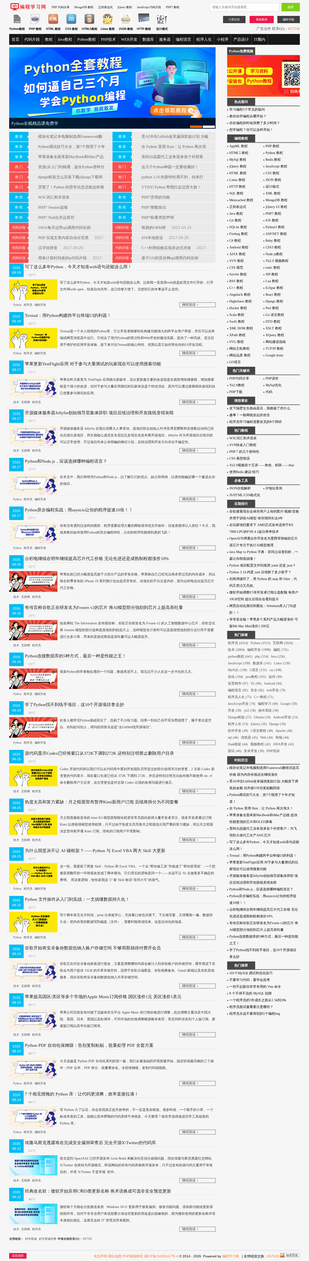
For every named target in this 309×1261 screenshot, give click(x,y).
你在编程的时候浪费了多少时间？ (254, 123)
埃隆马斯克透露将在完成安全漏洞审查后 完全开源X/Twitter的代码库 (90, 1142)
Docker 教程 (238, 308)
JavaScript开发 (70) (241, 704)
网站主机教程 (239, 348)
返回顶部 (18, 1255)
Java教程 (65, 39)
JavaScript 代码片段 (149, 7)
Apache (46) (283, 731)
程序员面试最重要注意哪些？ (251, 1007)
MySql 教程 (237, 159)
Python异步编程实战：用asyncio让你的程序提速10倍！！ (79, 509)
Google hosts (274, 355)
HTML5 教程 (238, 153)
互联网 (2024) (283, 643)
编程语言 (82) (238, 690)
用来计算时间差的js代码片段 (63, 258)
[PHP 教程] (35, 23)
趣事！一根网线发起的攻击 (249, 415)
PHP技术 (108, 39)
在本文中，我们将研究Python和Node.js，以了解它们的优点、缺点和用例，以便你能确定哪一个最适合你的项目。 (137, 480)
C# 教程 (235, 240)
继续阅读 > (190, 305)
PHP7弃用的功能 (155, 197)
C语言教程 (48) (262, 731)
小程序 (222, 39)
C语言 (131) (258, 670)
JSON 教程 (273, 180)
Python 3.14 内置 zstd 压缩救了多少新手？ (260, 572)
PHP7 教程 (172, 7)
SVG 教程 (236, 342)
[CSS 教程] (71, 23)
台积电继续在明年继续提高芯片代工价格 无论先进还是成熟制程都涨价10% (97, 558)
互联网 (25, 402)
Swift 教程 (237, 321)
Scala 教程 (236, 315)
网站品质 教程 (240, 355)
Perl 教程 (272, 308)
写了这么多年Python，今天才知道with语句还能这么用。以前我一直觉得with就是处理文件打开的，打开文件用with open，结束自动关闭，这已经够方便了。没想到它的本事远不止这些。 (136, 286)
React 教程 (273, 294)
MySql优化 (273, 385)
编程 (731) (280, 650)
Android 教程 (238, 247)
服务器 (165, 39)
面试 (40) (234, 751)
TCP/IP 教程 (274, 348)
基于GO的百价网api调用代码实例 (169, 258)
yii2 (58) (250, 710)
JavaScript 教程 (276, 166)
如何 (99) (275, 677)
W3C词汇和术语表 (54, 197)
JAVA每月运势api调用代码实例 (64, 228)
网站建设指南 (276, 342)
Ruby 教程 (273, 240)
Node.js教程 (274, 254)
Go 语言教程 (275, 315)
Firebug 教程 (238, 234)
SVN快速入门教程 (242, 445)
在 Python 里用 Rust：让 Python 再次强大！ (261, 808)
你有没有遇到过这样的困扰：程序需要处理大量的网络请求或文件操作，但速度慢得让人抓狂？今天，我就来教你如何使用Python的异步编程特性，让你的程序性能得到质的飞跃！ (137, 529)
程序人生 (204, 39)
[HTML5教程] (89, 23)
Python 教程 (274, 153)
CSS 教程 (272, 173)
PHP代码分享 (239, 378)
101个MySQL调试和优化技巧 (251, 973)
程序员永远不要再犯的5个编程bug (254, 1013)
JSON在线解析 (240, 488)
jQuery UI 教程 (276, 207)
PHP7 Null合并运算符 (56, 217)
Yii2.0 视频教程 (277, 261)
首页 (15, 39)
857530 (294, 29)
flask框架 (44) (238, 744)
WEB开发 (129, 39)
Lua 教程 (272, 281)
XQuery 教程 (275, 335)
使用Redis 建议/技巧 (244, 472)
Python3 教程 (275, 227)
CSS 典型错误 (239, 458)
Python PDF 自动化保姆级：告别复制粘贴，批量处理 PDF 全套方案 (89, 1045)
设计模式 (272, 186)
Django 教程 (274, 301)
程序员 (28, 305)
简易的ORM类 (154, 228)
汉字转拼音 (48, 248)
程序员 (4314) (238, 643)
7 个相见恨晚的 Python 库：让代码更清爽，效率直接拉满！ (82, 1094)
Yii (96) (256, 683)
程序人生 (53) (238, 724)
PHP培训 (273, 751)
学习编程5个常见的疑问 (247, 109)
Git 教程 (235, 220)
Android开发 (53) (285, 717)
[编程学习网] (28, 9)
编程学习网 (230, 1256)
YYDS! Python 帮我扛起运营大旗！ (171, 187)
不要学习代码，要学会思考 (249, 980)
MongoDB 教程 (83, 7)
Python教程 (86, 39)
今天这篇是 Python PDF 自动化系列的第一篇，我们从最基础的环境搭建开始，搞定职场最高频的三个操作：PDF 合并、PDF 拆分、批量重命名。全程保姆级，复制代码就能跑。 (137, 1064)
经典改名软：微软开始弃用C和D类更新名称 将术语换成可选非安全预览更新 (98, 1191)
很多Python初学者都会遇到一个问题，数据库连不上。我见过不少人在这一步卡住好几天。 (127, 672)
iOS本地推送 (152, 238)
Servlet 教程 (238, 274)
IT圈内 (259, 39)
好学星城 (31, 1239)
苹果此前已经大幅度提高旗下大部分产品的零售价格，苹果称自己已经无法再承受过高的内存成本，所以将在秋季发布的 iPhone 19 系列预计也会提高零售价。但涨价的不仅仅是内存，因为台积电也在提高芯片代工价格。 (137, 581)
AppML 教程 (238, 146)
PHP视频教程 (133, 1256)
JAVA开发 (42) (283, 744)
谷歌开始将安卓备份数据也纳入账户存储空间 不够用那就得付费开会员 (93, 948)
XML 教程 (273, 193)
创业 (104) (235, 677)
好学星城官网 (47, 1239)
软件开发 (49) (238, 731)
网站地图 (115, 1256)
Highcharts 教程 (240, 301)
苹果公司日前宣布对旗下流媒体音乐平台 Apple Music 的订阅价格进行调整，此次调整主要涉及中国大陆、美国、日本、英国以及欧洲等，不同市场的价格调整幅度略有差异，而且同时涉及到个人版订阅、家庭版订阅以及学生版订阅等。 (137, 1019)
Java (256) (278, 656)
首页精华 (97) (238, 683)
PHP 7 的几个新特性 (244, 452)
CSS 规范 (236, 267)
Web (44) (266, 737)
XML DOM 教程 (241, 328)
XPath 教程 (237, 335)
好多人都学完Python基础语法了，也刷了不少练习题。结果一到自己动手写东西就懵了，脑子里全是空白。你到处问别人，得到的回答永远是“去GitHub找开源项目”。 (135, 724)
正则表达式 (105, 7)
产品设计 (241, 39)
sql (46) (233, 737)
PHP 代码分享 (61, 7)
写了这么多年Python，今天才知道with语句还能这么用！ (78, 266)
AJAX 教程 (237, 254)
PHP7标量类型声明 (157, 217)
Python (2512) (260, 643)
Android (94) (273, 683)
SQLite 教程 (238, 227)
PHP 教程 (272, 146)
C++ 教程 (236, 288)
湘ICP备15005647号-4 (161, 1256)
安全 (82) (257, 690)
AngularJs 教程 (240, 294)
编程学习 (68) (268, 704)
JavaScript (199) (239, 663)
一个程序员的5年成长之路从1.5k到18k (257, 1000)
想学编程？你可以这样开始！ (251, 130)
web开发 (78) (276, 690)
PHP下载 (235, 392)
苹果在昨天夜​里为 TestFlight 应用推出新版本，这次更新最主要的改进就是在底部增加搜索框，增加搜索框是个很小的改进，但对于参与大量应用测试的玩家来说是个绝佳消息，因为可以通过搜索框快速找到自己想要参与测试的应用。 (137, 386)
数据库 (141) (262, 663)
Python (17, 305)
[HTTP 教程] (143, 23)
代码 (269, 392)
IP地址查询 (274, 488)
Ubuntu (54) (262, 717)
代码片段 (32, 39)
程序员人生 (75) (240, 697)
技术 (16, 402)
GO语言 (235, 362)
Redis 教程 (273, 159)
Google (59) (289, 704)
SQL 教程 (236, 193)
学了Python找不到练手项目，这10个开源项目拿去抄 (74, 704)
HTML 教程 (237, 173)
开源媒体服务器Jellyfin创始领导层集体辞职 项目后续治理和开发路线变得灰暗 (99, 412)
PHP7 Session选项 (53, 207)
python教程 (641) (240, 656)
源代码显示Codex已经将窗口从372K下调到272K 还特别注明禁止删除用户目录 (99, 753)
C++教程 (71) (264, 697)
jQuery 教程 (125, 7)
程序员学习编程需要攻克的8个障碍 (255, 422)
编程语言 (183, 39)
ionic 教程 (273, 267)
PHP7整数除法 (153, 207)
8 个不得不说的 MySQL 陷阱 (250, 993)
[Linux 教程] (107, 23)
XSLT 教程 (274, 328)
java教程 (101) (256, 677)
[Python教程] (17, 23)
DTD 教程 (273, 321)
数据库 (148, 39)
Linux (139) (282, 663)
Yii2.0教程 (237, 385)
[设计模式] (161, 23)
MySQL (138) (237, 670)
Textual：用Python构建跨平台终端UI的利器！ (68, 315)
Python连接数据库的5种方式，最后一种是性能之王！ (75, 656)
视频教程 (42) (260, 744)
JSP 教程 (272, 274)
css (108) (275, 670)
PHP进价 (272, 378)
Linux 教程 (237, 180)
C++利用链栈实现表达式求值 (166, 248)
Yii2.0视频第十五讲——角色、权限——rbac (261, 465)
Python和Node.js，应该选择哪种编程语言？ (66, 461)
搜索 (291, 7)
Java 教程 (236, 213)
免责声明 (100, 1256)
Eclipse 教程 (274, 288)
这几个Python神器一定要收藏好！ (170, 167)
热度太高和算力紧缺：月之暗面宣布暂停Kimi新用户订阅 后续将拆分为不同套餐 (101, 802)
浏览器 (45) (249, 737)
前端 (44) (282, 737)
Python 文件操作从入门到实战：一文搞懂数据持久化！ (77, 899)
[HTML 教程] (53, 23)
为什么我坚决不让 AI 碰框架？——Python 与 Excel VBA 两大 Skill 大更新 (95, 850)
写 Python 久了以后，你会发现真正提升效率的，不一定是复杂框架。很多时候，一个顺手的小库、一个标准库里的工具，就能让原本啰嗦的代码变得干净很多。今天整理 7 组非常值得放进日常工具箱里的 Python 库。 (136, 1116)
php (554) (261, 656)
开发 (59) (234, 710)
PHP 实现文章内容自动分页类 (64, 238)
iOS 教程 (272, 220)
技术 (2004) (236, 650)
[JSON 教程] (125, 23)
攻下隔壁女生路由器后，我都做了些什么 (259, 408)
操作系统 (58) (268, 710)
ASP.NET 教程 (276, 234)
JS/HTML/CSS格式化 (244, 495)
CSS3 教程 (273, 247)
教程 (49, 39)
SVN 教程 (236, 261)
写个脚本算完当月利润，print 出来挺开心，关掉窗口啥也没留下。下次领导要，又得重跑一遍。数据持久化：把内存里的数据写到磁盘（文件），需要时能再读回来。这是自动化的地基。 (136, 918)
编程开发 (40, 305)
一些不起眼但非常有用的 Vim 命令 (255, 986)
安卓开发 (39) (254, 751)
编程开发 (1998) (259, 650)
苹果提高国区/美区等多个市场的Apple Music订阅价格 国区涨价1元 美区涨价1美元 (103, 996)
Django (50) (277, 724)
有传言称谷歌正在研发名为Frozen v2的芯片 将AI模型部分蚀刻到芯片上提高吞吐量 (104, 607)
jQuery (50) (259, 724)
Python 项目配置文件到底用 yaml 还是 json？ (262, 565)
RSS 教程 (236, 281)
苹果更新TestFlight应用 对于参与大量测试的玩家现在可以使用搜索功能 (93, 363)
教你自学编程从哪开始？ (248, 116)
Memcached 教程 (241, 200)
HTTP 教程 (237, 186)
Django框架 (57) (239, 717)
